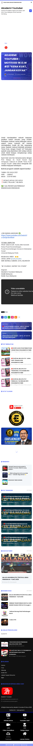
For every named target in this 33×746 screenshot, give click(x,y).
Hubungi (3, 670)
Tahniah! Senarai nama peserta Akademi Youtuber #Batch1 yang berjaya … (17, 468)
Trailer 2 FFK (12, 620)
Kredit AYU (4, 673)
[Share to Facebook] (2, 317)
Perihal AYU (12, 710)
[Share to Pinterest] (12, 317)
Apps (2, 677)
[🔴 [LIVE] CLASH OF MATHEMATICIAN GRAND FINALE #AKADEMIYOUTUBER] (5, 355)
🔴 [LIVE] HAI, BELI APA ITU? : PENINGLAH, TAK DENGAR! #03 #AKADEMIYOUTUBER (19, 381)
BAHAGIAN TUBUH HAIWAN (15, 480)
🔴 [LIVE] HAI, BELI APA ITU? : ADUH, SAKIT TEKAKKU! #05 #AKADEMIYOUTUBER (21, 360)
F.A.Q (2, 668)
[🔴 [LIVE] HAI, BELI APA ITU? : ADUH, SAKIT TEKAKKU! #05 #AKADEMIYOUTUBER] (5, 366)
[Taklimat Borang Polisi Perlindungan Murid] (4, 617)
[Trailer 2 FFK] (4, 625)
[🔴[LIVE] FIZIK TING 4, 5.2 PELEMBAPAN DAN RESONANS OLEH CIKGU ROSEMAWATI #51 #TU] (5, 3)
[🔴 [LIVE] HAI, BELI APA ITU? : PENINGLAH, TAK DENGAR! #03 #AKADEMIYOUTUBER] (5, 386)
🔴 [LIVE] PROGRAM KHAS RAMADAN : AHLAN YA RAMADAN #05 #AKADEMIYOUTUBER (15, 526)
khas (6, 43)
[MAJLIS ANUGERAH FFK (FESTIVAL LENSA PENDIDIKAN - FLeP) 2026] (16, 563)
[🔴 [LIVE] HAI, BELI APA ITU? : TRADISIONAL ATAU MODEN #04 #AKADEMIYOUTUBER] (5, 376)
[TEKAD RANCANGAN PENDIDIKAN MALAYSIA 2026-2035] (4, 647)
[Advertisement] (16, 33)
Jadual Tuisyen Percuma (8, 675)
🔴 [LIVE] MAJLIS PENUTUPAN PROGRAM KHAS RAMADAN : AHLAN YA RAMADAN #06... (16, 498)
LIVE (2, 2)
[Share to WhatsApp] (9, 317)
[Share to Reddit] (15, 317)
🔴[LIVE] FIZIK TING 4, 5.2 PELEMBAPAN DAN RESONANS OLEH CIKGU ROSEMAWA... (20, 652)
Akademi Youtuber (12, 8)
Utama (3, 665)
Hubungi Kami (20, 710)
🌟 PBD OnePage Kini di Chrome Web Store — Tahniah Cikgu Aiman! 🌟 (18, 474)
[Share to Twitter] (5, 317)
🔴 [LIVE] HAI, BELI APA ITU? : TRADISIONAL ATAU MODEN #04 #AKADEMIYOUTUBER (20, 371)
